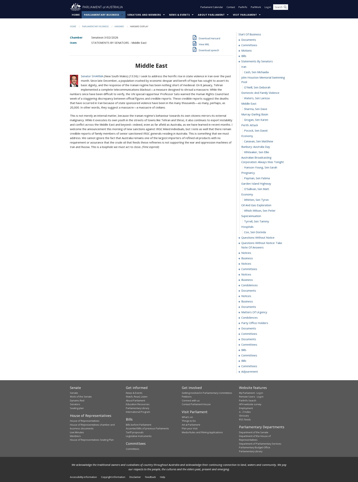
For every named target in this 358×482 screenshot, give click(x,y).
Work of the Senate (81, 396)
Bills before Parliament (138, 424)
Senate (74, 393)
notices (246, 253)
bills (243, 56)
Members (75, 436)
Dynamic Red (77, 400)
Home (76, 14)
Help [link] (162, 477)
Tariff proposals (135, 432)
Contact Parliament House (196, 404)
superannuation (251, 216)
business (247, 258)
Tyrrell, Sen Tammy (256, 221)
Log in (268, 7)
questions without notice (257, 237)
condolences (249, 285)
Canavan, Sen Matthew (258, 141)
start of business (249, 34)
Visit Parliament (245, 14)
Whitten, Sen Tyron (256, 200)
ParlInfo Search (247, 400)
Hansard (119, 26)
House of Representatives (84, 420)
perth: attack (249, 125)
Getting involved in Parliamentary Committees (207, 393)
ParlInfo (242, 7)
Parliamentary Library (137, 408)
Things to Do (189, 420)
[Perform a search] (285, 7)
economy (247, 136)
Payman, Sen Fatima (257, 178)
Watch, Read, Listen (136, 396)
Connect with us (191, 400)
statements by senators (257, 61)
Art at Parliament (191, 424)
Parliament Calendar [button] (211, 7)
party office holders (254, 323)
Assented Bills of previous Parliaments (147, 428)
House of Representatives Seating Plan (92, 439)
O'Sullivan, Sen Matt (256, 189)
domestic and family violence (260, 93)
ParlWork (256, 7)
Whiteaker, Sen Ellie (256, 152)
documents (248, 40)
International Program (138, 412)
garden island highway (256, 183)
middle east (248, 103)
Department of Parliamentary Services (260, 443)
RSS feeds (245, 419)
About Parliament (211, 14)
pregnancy (248, 173)
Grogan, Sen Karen (256, 120)
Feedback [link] (150, 477)
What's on (187, 417)
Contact (231, 7)
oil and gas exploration (256, 205)
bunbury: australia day (255, 147)
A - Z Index (245, 412)
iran (243, 66)
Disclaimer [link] (135, 477)
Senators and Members (144, 14)
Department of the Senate (253, 432)
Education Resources (138, 404)
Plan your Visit (189, 428)
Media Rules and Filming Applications (202, 432)
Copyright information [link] (113, 477)
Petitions (187, 396)
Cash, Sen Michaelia (256, 72)
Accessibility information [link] (83, 477)
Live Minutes (77, 432)
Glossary (244, 415)
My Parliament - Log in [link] (251, 393)
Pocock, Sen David (255, 130)
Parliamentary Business (101, 14)
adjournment (249, 371)
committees (249, 45)
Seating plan (77, 408)
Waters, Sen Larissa (257, 98)
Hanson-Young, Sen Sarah (260, 167)
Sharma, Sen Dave (255, 109)
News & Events (179, 14)
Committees (132, 449)
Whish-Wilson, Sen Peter (260, 210)
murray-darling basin (254, 114)
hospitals (247, 227)
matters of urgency (254, 312)
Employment (246, 408)
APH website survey (250, 404)
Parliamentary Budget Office (254, 447)
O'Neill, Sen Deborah (257, 87)
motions (246, 50)
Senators (75, 404)
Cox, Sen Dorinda (255, 232)
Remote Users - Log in (251, 396)
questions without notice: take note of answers (261, 245)
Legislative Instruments (139, 436)
